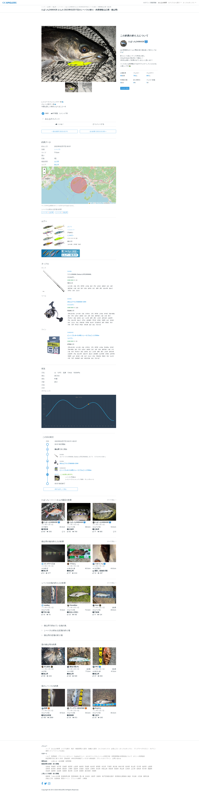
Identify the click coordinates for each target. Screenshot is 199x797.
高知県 (48, 771)
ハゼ (75, 288)
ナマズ (75, 244)
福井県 (144, 766)
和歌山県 (104, 769)
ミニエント (71, 229)
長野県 (48, 769)
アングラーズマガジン (141, 748)
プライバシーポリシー (65, 756)
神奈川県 (121, 766)
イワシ (69, 290)
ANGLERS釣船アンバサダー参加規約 (83, 758)
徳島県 (139, 769)
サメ (111, 322)
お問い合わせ (116, 758)
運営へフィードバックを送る (55, 751)
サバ (79, 244)
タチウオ (70, 288)
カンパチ (105, 288)
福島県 (81, 766)
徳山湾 (56, 165)
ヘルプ (48, 756)
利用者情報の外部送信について (122, 756)
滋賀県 (76, 769)
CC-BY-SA (113, 203)
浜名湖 (87, 776)
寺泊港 (134, 776)
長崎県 (64, 771)
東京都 (115, 766)
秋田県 (70, 766)
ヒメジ (112, 356)
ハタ (78, 288)
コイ (108, 286)
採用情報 (68, 761)
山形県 (76, 766)
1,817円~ (70, 338)
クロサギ (77, 358)
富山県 (133, 766)
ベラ (69, 324)
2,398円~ (70, 235)
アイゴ (76, 324)
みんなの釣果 (162, 2)
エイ (74, 290)
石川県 (139, 766)
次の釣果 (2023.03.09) (98, 131)
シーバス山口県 (47, 212)
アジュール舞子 (76, 778)
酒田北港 (146, 776)
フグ (72, 324)
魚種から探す (92, 748)
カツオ (112, 320)
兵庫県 (92, 769)
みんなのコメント (52, 119)
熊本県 (70, 771)
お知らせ (54, 761)
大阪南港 (57, 778)
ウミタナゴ (98, 322)
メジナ (99, 318)
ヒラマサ (112, 354)
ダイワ (69, 227)
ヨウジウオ (87, 358)
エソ (94, 288)
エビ (90, 324)
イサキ (99, 320)
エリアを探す (65, 748)
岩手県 (59, 766)
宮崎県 (81, 771)
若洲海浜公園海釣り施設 (123, 776)
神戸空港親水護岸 (108, 776)
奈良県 (98, 769)
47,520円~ (70, 305)
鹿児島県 (88, 771)
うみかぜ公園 (55, 776)
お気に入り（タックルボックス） (122, 748)
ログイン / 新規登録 (149, 2)
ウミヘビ (98, 324)
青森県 (53, 766)
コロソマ (85, 354)
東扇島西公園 (65, 776)
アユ (69, 320)
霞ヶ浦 (82, 776)
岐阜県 (53, 769)
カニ (94, 324)
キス (92, 316)
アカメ (81, 324)
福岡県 (53, 771)
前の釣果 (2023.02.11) (60, 131)
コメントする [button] (99, 124)
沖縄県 (94, 771)
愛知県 (64, 769)
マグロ (87, 322)
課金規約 (67, 758)
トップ (48, 748)
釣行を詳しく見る (60, 489)
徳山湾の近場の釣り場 (53, 635)
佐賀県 (59, 771)
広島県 (127, 769)
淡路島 (98, 776)
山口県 (56, 161)
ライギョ (106, 347)
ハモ (82, 356)
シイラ (87, 318)
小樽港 (85, 778)
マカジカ (82, 322)
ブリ (78, 286)
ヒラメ (99, 286)
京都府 (81, 769)
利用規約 (54, 756)
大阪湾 (93, 776)
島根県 (116, 769)
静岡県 (59, 769)
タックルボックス (188, 2)
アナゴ (94, 320)
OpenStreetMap (100, 203)
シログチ (110, 318)
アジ (95, 286)
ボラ (97, 288)
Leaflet (92, 203)
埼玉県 (104, 766)
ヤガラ (103, 320)
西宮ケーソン (65, 778)
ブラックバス (71, 313)
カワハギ (104, 318)
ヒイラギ (101, 354)
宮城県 (64, 766)
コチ (111, 286)
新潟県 (127, 766)
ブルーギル (112, 313)
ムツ (108, 320)
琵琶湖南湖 (74, 776)
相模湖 (48, 776)
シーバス (57, 149)
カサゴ (103, 286)
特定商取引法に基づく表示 (54, 758)
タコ (85, 288)
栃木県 (92, 766)
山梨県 (150, 766)
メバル (87, 286)
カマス (89, 288)
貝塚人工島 (49, 778)
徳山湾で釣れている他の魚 (55, 625)
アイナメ (70, 318)
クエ (77, 322)
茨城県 (87, 766)
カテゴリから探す (174, 2)
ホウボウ (89, 320)
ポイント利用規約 (139, 756)
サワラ (82, 286)
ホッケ (92, 322)
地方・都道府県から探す (79, 748)
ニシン (77, 290)
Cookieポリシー (79, 756)
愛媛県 (150, 769)
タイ (91, 286)
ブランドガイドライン (104, 758)
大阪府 (87, 769)
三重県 (70, 769)
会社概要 (61, 761)
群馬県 (98, 766)
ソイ (112, 349)
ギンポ (86, 324)
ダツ (101, 288)
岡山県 (122, 769)
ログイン (153, 748)
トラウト (87, 313)
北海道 (48, 766)
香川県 (144, 769)
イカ (75, 286)
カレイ (111, 288)
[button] (44, 169)
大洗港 (140, 776)
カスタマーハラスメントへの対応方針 (98, 756)
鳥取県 (111, 769)
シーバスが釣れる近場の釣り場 (57, 630)
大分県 (76, 771)
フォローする (125, 88)
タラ (103, 322)
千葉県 (109, 766)
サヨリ (107, 322)
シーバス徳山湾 (61, 212)
